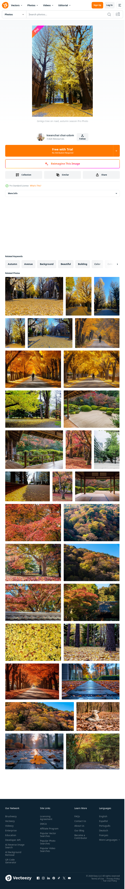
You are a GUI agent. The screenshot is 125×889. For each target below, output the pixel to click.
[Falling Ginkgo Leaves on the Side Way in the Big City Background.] (27, 486)
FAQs (76, 816)
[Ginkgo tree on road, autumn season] (78, 296)
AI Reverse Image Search (12, 846)
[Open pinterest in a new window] (53, 878)
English (101, 816)
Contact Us (79, 821)
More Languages (106, 840)
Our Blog (78, 830)
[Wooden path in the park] (90, 681)
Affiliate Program (44, 830)
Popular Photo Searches (47, 845)
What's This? (35, 185)
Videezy (9, 825)
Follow (82, 138)
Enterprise (11, 830)
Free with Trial (62, 150)
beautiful (66, 264)
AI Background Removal (13, 853)
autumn (12, 264)
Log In (109, 5)
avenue (28, 264)
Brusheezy (11, 816)
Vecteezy (10, 821)
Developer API (13, 839)
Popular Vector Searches (47, 837)
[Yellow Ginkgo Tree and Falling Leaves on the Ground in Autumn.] (33, 409)
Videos (47, 5)
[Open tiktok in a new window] (59, 878)
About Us (78, 825)
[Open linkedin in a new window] (48, 878)
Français (101, 835)
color (97, 264)
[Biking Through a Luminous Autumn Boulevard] (91, 369)
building (82, 264)
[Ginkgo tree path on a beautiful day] (106, 449)
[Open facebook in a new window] (38, 878)
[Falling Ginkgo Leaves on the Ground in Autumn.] (91, 642)
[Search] (109, 14)
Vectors (15, 5)
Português (102, 825)
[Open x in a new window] (64, 878)
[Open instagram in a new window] (43, 878)
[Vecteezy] (5, 5)
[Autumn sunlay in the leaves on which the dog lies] (97, 716)
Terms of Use (95, 878)
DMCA (42, 823)
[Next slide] (112, 264)
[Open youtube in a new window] (69, 878)
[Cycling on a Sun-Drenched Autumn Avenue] (33, 369)
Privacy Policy (110, 878)
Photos (31, 5)
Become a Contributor (79, 837)
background (47, 264)
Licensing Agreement (45, 818)
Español (101, 821)
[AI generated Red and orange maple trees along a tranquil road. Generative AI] (32, 681)
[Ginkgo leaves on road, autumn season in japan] (34, 296)
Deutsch (101, 830)
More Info (12, 193)
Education (10, 835)
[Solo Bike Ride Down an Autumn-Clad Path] (97, 333)
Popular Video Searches (47, 852)
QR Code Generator (10, 861)
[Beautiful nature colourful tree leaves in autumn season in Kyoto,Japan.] (33, 562)
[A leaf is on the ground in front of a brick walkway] (34, 751)
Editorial (63, 5)
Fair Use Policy (108, 880)
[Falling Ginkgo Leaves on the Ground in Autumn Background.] (33, 642)
